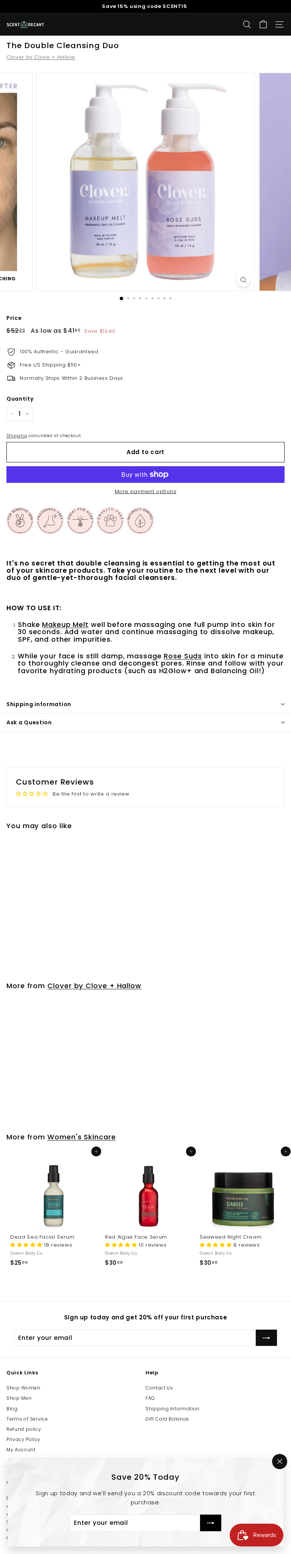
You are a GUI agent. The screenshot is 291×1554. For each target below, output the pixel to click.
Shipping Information (173, 1408)
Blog (12, 1408)
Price (14, 318)
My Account (21, 1449)
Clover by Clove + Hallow (40, 57)
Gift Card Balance (167, 1419)
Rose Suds (183, 656)
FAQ (150, 1398)
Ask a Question (29, 722)
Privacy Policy (23, 1439)
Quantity (19, 399)
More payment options (146, 491)
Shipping (16, 435)
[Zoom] (243, 280)
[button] (27, 1245)
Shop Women (23, 1388)
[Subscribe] (210, 1523)
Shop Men (18, 1398)
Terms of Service (27, 1419)
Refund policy (23, 1429)
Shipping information (38, 704)
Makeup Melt (65, 624)
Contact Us (159, 1388)
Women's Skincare (81, 1137)
